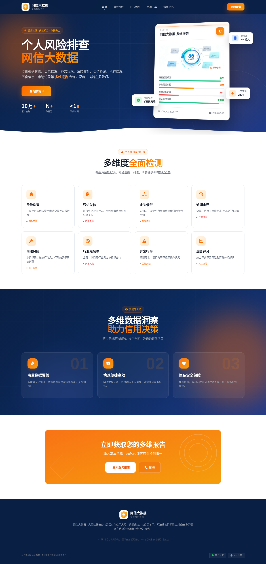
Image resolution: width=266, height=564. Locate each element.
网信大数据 (34, 555)
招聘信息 (135, 540)
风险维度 (118, 6)
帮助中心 (168, 6)
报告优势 (135, 6)
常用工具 (152, 6)
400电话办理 (146, 540)
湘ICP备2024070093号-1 (54, 555)
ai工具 (100, 540)
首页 (104, 6)
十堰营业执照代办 (112, 540)
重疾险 (166, 540)
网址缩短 (157, 540)
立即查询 (236, 6)
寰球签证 (126, 540)
